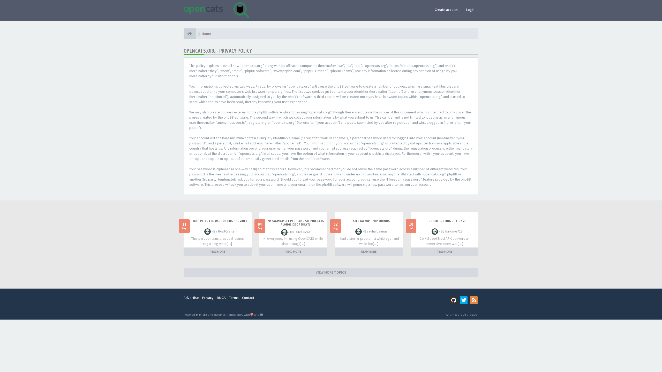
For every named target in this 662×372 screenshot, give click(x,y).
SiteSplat (219, 314)
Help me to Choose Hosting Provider (220, 221)
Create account (446, 9)
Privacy (208, 297)
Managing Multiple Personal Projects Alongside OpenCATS (296, 222)
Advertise (191, 297)
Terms (234, 297)
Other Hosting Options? (446, 221)
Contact (248, 297)
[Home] (190, 33)
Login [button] (470, 9)
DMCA (221, 297)
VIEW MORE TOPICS (331, 272)
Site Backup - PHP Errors (371, 221)
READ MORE (217, 251)
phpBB (203, 314)
